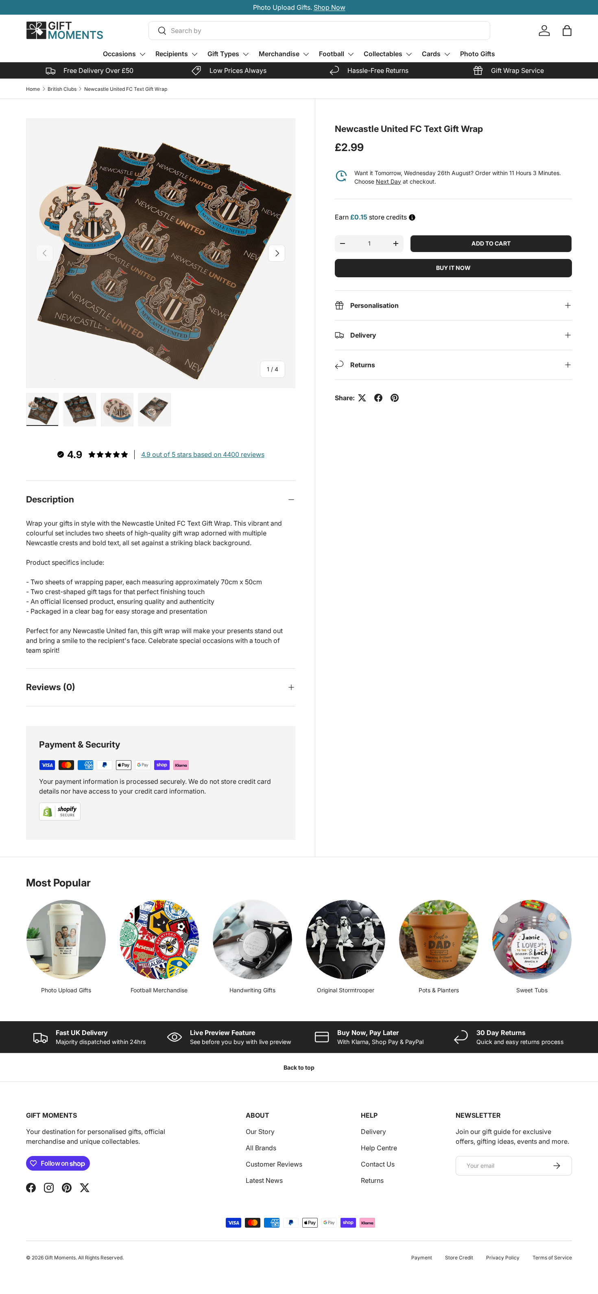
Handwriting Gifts (252, 990)
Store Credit (459, 1258)
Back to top (299, 1067)
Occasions (119, 54)
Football (331, 54)
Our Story (260, 1131)
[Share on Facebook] (378, 398)
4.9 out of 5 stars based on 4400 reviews (202, 454)
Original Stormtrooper (345, 990)
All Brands (261, 1148)
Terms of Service (552, 1258)
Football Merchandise (159, 990)
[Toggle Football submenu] (351, 54)
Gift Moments (60, 1258)
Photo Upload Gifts (66, 990)
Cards (431, 54)
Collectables (383, 54)
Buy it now (453, 267)
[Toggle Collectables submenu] (409, 54)
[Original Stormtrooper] (345, 939)
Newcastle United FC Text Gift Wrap (125, 89)
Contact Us (378, 1164)
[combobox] (319, 30)
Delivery (373, 1131)
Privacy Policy (502, 1258)
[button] (567, 30)
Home (33, 89)
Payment (421, 1258)
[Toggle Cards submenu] (447, 54)
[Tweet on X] (362, 398)
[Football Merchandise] (159, 939)
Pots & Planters (439, 990)
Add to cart (491, 243)
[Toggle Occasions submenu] (142, 54)
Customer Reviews (274, 1164)
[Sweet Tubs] (532, 939)
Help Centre (379, 1148)
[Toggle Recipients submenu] (194, 54)
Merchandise (279, 54)
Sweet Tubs (532, 990)
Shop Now (342, 7)
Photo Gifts (477, 54)
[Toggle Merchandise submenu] (306, 54)
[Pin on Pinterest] (394, 398)
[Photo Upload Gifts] (66, 939)
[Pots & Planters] (438, 939)
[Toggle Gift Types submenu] (246, 54)
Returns (372, 1180)
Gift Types (223, 54)
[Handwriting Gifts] (252, 939)
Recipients (171, 54)
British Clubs (62, 89)
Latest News (264, 1180)
